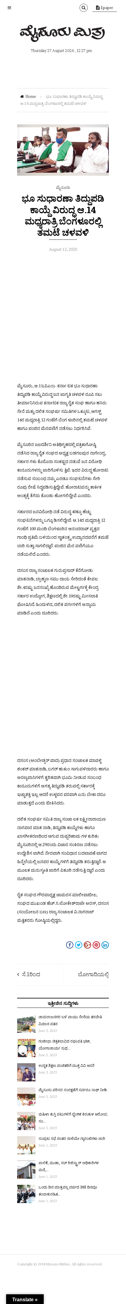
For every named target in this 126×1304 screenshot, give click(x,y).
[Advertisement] (63, 319)
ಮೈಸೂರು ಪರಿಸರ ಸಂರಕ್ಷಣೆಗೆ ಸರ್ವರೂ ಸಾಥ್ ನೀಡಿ (73, 1089)
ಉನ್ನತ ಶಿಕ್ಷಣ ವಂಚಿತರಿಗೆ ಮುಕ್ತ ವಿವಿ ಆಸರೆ (66, 1065)
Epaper (106, 7)
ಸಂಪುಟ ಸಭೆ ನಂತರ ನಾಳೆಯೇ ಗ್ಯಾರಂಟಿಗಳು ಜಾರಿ (72, 1138)
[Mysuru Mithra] (63, 35)
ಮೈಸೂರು (63, 187)
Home (30, 96)
